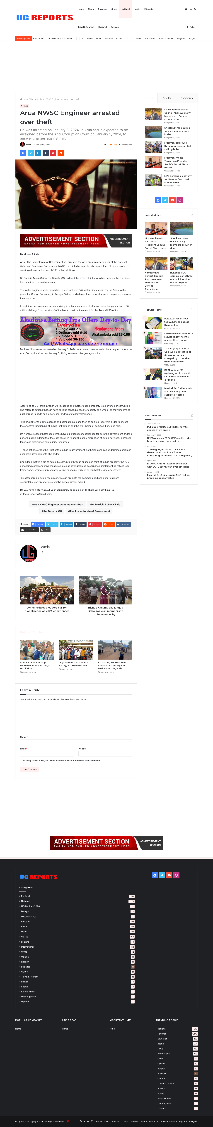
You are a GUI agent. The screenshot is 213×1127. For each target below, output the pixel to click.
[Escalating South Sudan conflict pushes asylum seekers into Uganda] (115, 650)
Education (149, 9)
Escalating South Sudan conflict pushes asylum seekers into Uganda (112, 665)
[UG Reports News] (45, 18)
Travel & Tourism (86, 27)
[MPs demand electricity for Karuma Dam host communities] (153, 180)
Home (81, 9)
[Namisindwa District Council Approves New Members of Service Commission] (153, 114)
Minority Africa (28, 916)
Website (82, 748)
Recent (149, 98)
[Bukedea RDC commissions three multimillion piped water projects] (181, 263)
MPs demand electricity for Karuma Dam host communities (178, 179)
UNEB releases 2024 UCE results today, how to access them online (178, 337)
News (91, 9)
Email (23, 748)
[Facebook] (23, 153)
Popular (166, 98)
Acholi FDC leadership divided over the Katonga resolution (35, 665)
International (27, 947)
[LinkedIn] (38, 153)
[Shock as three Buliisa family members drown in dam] (153, 132)
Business (102, 9)
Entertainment (28, 991)
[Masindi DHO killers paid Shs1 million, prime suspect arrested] (153, 392)
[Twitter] (31, 153)
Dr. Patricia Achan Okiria (105, 504)
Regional (102, 27)
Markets (25, 1001)
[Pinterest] (53, 153)
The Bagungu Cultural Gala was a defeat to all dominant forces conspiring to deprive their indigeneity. (177, 355)
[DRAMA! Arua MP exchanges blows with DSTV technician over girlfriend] (153, 374)
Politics (24, 981)
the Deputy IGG (52, 511)
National (126, 9)
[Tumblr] (46, 153)
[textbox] (76, 374)
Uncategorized (28, 996)
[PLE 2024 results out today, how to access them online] (153, 323)
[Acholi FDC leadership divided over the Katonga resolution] (37, 650)
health (137, 9)
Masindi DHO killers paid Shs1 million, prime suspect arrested (178, 391)
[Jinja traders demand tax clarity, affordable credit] (76, 650)
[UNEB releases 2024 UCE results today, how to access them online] (153, 338)
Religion (115, 27)
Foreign (25, 911)
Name (24, 737)
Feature (25, 941)
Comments (187, 98)
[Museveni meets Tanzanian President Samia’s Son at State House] (153, 162)
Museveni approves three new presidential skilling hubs (177, 146)
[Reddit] (61, 153)
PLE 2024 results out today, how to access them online (176, 322)
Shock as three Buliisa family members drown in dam (177, 131)
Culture (25, 971)
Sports (24, 986)
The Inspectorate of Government (90, 511)
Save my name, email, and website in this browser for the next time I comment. (62, 760)
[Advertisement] (106, 66)
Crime (114, 9)
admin (28, 144)
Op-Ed (24, 936)
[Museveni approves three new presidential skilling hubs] (153, 147)
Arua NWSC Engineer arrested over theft (58, 504)
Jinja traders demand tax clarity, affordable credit (73, 664)
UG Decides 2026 (30, 906)
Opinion (25, 957)
